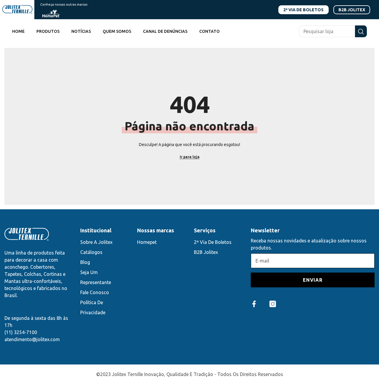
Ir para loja (190, 157)
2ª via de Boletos (303, 9)
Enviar (312, 280)
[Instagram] (273, 304)
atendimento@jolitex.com (32, 339)
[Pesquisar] (333, 31)
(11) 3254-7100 (20, 332)
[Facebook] (254, 304)
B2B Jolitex (351, 9)
